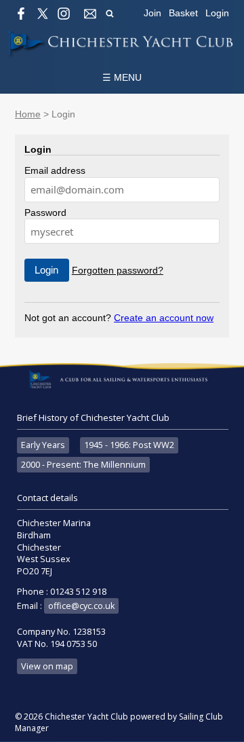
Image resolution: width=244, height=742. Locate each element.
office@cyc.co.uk (81, 606)
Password (45, 212)
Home (28, 114)
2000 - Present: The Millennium (83, 464)
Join (152, 12)
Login (217, 12)
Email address (54, 170)
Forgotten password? (117, 270)
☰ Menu (122, 77)
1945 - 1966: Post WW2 (129, 445)
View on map (47, 666)
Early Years (43, 445)
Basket (183, 12)
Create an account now (164, 317)
